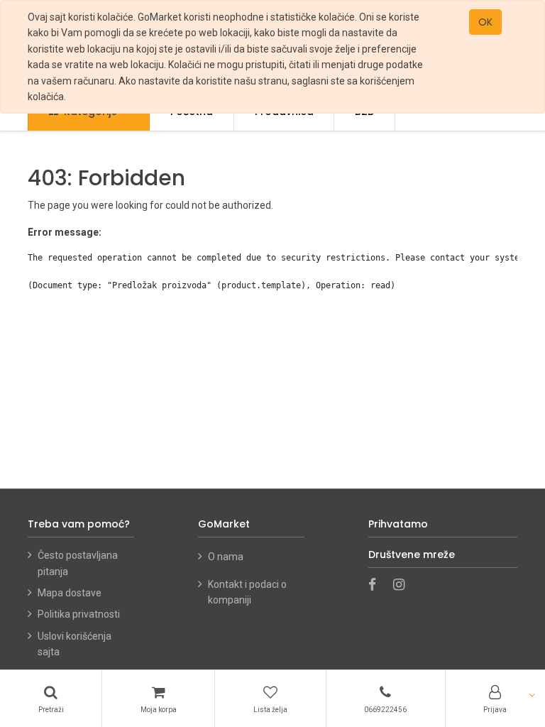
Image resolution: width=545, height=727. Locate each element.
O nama (227, 556)
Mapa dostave (69, 592)
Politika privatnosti (79, 614)
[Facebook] (376, 585)
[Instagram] (403, 585)
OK (485, 22)
